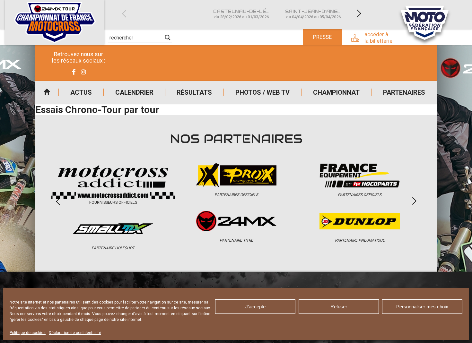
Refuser (338, 306)
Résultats (194, 92)
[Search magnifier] (167, 37)
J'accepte (255, 306)
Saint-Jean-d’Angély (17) (317, 14)
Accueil (46, 92)
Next (359, 14)
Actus (81, 92)
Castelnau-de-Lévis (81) (245, 14)
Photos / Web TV (262, 92)
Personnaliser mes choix (422, 306)
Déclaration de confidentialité (75, 332)
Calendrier (134, 92)
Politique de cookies (28, 332)
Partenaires (404, 92)
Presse (322, 37)
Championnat (336, 92)
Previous (124, 14)
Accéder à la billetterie (378, 37)
